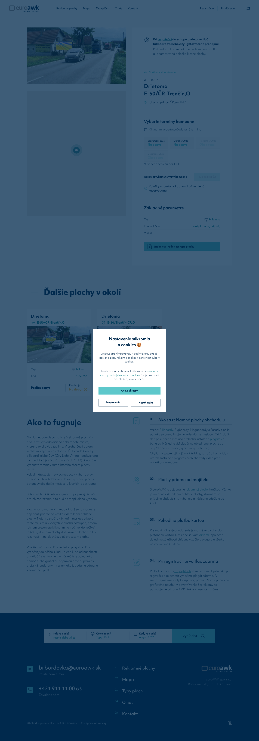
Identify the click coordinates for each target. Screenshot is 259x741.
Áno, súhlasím (129, 390)
